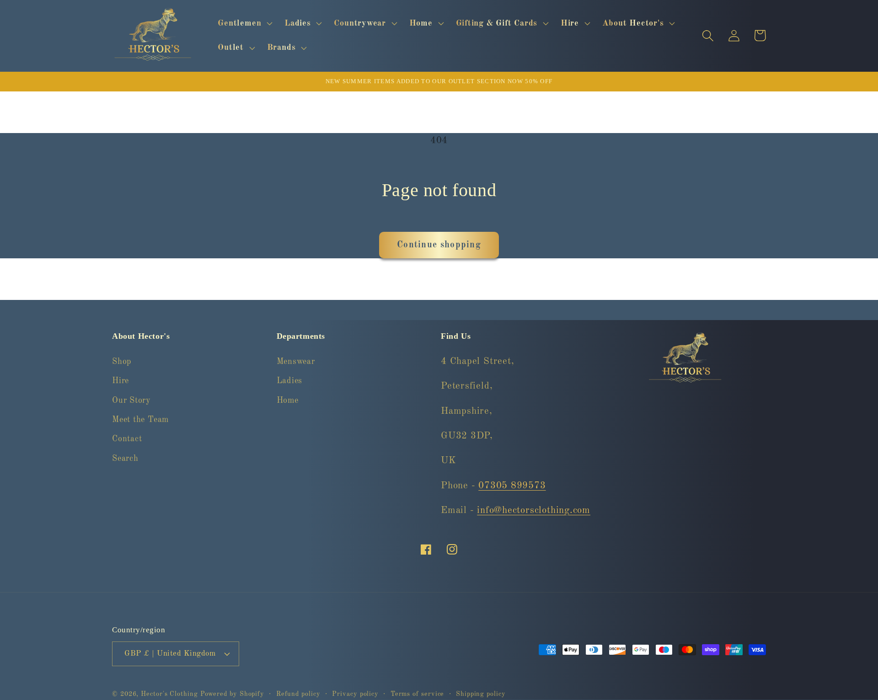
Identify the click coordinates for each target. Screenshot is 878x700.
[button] (244, 23)
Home (288, 400)
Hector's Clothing (170, 694)
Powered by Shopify (232, 694)
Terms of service (417, 694)
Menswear (296, 362)
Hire (120, 381)
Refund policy (298, 694)
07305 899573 (512, 486)
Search (125, 458)
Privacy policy (355, 694)
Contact (127, 439)
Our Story (131, 400)
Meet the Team (140, 420)
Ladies (290, 381)
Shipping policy (481, 694)
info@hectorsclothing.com (533, 510)
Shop (121, 362)
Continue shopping (439, 245)
